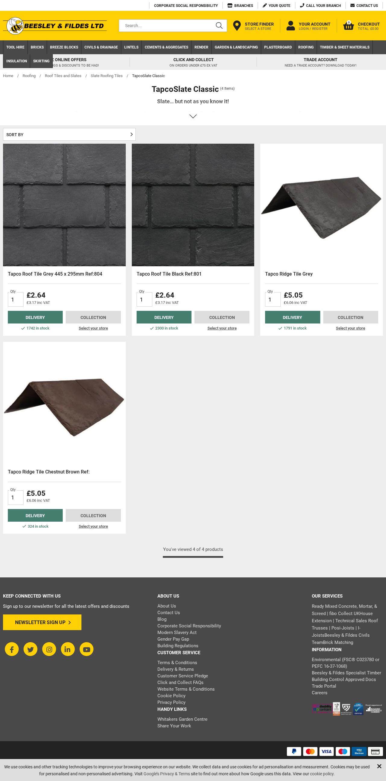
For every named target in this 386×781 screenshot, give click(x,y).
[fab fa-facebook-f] (12, 649)
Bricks (37, 47)
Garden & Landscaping (236, 47)
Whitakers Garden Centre (182, 719)
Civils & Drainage (101, 47)
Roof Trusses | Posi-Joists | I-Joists (345, 628)
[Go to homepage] (55, 26)
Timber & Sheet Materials (344, 47)
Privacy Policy (171, 702)
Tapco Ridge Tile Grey (289, 274)
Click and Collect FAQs (180, 682)
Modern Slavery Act (177, 632)
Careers (319, 692)
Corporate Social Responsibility (189, 626)
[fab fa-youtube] (86, 649)
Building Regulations (177, 645)
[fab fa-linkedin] (68, 649)
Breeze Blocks (64, 47)
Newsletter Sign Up (40, 622)
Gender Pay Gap (173, 639)
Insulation (16, 61)
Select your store (93, 328)
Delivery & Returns (175, 669)
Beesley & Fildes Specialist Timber (346, 673)
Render (201, 47)
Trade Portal (324, 686)
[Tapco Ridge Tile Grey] (321, 205)
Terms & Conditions (177, 662)
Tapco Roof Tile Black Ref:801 (169, 274)
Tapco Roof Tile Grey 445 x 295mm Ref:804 (55, 274)
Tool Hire (15, 47)
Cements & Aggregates (166, 47)
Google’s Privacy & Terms (167, 773)
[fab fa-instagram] (49, 649)
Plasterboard (278, 47)
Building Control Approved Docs (344, 679)
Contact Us (168, 612)
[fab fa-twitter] (30, 649)
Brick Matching (338, 642)
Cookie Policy (171, 695)
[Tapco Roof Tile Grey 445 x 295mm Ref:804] (64, 205)
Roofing (306, 47)
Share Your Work (174, 726)
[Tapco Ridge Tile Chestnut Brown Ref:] (64, 403)
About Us (166, 606)
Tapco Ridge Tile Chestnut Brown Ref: (49, 472)
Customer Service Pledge (182, 676)
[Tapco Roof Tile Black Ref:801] (193, 205)
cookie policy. (322, 773)
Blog (161, 619)
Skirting (41, 61)
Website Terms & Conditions (186, 689)
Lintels (131, 47)
